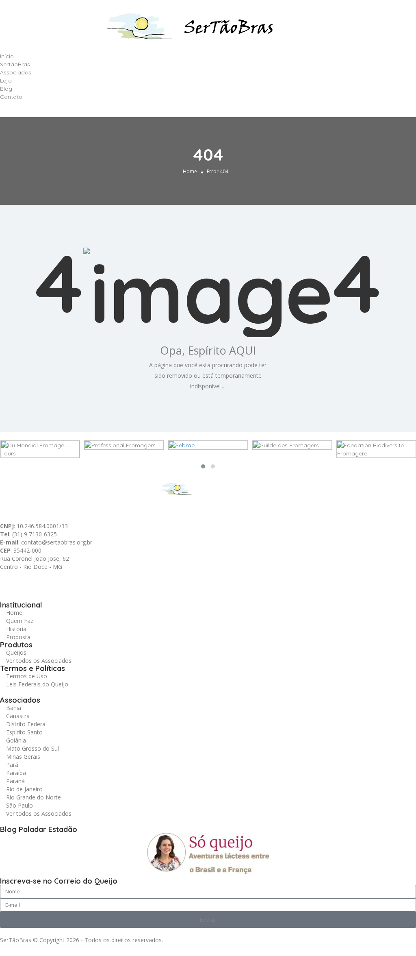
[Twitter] (54, 581)
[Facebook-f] (32, 581)
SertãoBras (15, 64)
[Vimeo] (120, 581)
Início (7, 56)
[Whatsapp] (10, 581)
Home (190, 171)
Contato (11, 96)
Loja (6, 80)
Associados (15, 72)
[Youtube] (98, 581)
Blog (6, 88)
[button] (208, 105)
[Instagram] (76, 581)
